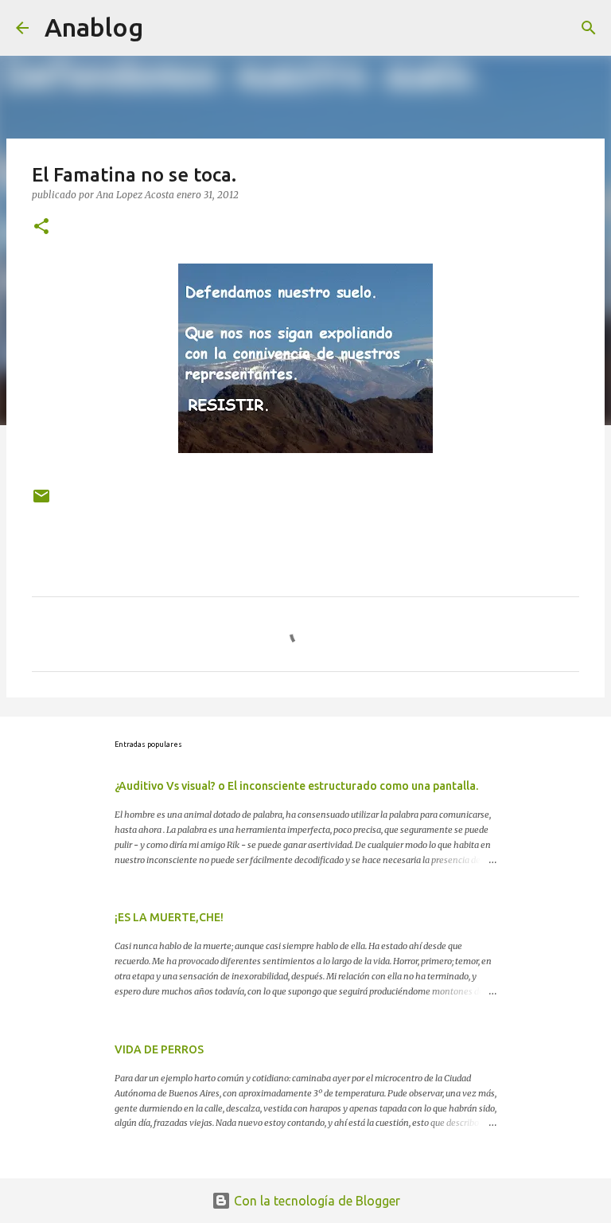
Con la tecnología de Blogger (315, 1201)
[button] (41, 227)
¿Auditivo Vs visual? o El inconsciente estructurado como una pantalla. (296, 786)
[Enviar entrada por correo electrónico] (41, 502)
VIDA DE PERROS (159, 1049)
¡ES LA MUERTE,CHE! (169, 917)
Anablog (94, 27)
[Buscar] (588, 28)
